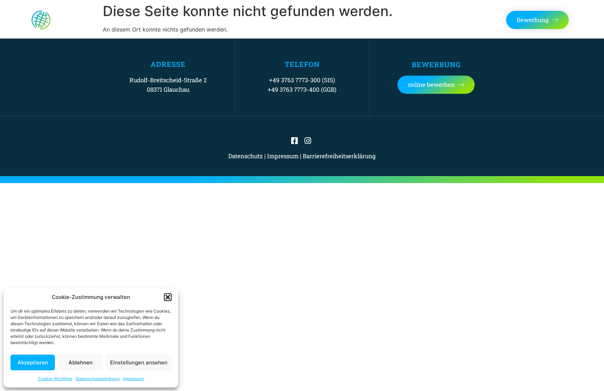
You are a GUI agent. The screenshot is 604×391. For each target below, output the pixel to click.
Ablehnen (81, 362)
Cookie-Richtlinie (55, 378)
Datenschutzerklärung (98, 378)
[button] (167, 297)
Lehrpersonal (243, 17)
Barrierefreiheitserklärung (339, 156)
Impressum (133, 378)
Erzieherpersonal (300, 17)
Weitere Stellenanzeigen (371, 17)
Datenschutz (245, 156)
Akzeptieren (32, 362)
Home (203, 17)
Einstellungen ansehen (138, 362)
